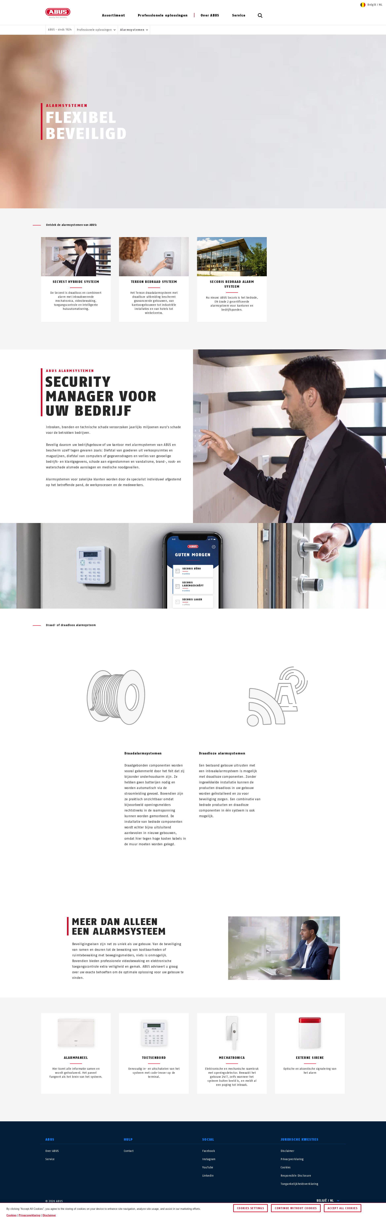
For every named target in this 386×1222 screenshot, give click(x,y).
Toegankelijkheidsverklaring (299, 1184)
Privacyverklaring (292, 1159)
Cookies (286, 1167)
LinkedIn (208, 1175)
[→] (200, 331)
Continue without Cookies (296, 1208)
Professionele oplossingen (163, 15)
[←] (185, 331)
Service (239, 15)
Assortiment (113, 15)
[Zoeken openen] (260, 18)
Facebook (208, 1151)
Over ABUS (210, 15)
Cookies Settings (250, 1208)
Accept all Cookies (342, 1208)
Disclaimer (287, 1151)
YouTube (207, 1167)
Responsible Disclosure (296, 1175)
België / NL (325, 1201)
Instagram (209, 1159)
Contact (129, 1151)
